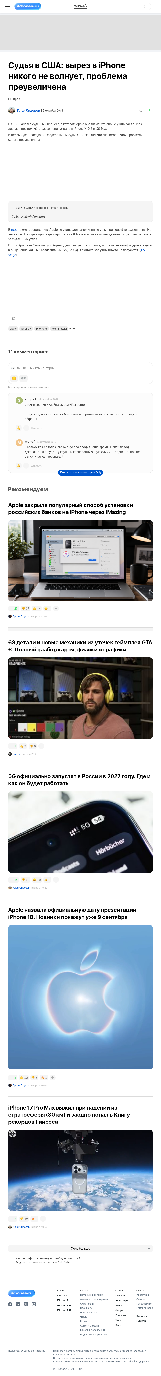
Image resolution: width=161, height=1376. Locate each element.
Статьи (119, 1290)
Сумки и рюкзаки (89, 1325)
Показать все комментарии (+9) (80, 472)
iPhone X (26, 328)
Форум (119, 1310)
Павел (16, 754)
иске (14, 229)
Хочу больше (80, 1248)
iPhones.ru (62, 1369)
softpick (31, 399)
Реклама (141, 1320)
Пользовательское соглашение (26, 1350)
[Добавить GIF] (23, 378)
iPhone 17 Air (64, 1310)
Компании (121, 1315)
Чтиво (118, 1320)
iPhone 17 (62, 1300)
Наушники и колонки (91, 1294)
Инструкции (143, 1294)
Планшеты (86, 1307)
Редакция (141, 1316)
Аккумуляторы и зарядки (94, 1299)
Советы (140, 1290)
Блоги (118, 1305)
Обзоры (84, 1290)
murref (30, 441)
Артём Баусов (21, 616)
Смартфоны (87, 1303)
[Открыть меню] (7, 6)
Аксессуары (122, 1300)
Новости (120, 1295)
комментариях (39, 387)
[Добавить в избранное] (140, 110)
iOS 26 (60, 1290)
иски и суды (59, 328)
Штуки (83, 1321)
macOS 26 (62, 1295)
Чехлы (84, 1316)
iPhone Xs (42, 328)
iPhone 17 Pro (64, 1305)
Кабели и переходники (93, 1329)
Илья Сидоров (21, 887)
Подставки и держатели (93, 1334)
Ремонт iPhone (144, 1307)
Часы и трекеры (89, 1312)
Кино (118, 1325)
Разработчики (144, 1303)
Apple (13, 328)
